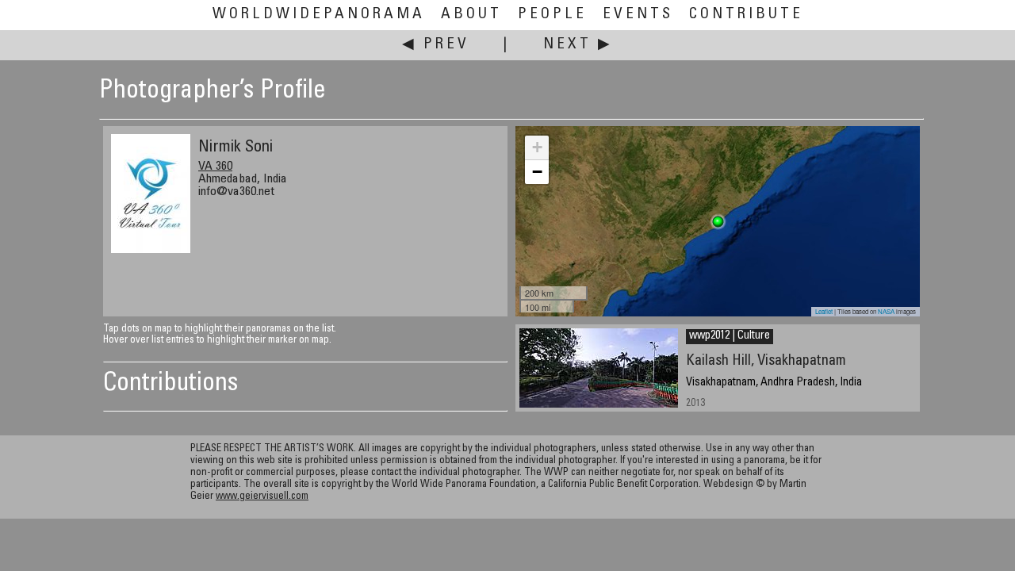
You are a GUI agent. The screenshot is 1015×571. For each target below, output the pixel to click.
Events (638, 14)
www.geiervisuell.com (262, 497)
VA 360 (215, 166)
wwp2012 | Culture (729, 336)
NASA (886, 311)
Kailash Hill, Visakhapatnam (766, 361)
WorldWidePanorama (319, 14)
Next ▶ (578, 44)
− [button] (537, 172)
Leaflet (824, 311)
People (552, 14)
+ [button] (537, 147)
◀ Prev (435, 44)
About (471, 14)
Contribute (746, 14)
